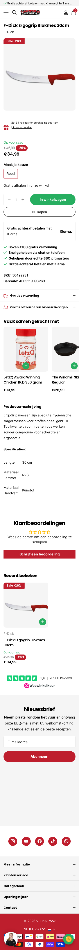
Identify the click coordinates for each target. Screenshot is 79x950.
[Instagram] (12, 841)
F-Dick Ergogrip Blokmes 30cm (24, 643)
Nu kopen (39, 212)
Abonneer (39, 756)
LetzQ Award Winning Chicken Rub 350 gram (23, 380)
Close (39, 864)
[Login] (66, 12)
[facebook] (39, 841)
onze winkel (40, 185)
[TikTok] (52, 841)
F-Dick (9, 32)
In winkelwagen (53, 199)
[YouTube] (26, 841)
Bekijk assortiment (6, 12)
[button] (22, 199)
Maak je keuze (16, 164)
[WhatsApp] (66, 841)
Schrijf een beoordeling (40, 554)
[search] (14, 12)
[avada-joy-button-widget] (68, 939)
